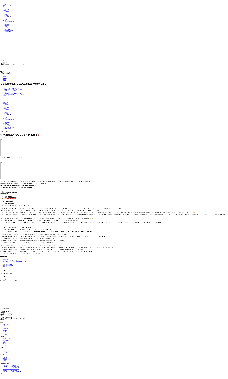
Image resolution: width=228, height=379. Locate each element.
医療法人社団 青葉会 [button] (7, 87)
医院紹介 (5, 6)
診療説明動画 (6, 340)
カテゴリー (2, 273)
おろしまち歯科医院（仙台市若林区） (13, 92)
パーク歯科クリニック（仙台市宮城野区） (14, 89)
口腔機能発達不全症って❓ (8, 263)
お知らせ (5, 20)
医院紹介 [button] (5, 103)
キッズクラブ (8, 16)
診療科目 (5, 10)
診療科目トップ (6, 338)
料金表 (4, 17)
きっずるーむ (8, 107)
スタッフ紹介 (6, 102)
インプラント (8, 12)
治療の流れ (7, 7)
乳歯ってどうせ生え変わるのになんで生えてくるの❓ (14, 261)
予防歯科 (7, 15)
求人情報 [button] (5, 123)
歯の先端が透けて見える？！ (9, 268)
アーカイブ (2, 279)
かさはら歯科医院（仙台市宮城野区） (13, 88)
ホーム (4, 4)
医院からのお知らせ (9, 21)
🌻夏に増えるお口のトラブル (9, 264)
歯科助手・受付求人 (9, 30)
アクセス (5, 19)
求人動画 (7, 27)
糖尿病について (6, 266)
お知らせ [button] (5, 118)
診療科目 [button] (5, 108)
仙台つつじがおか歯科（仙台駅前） (12, 90)
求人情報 (5, 26)
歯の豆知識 (7, 24)
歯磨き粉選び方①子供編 (8, 265)
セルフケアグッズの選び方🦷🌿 (10, 260)
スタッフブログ (8, 22)
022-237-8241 (8, 313)
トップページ (6, 324)
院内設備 (7, 9)
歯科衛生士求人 (8, 29)
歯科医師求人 (8, 31)
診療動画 (7, 11)
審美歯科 (7, 14)
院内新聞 (7, 25)
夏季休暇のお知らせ (7, 259)
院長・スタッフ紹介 (7, 5)
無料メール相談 (6, 95)
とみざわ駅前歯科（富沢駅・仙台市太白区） (14, 94)
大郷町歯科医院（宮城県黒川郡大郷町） (13, 93)
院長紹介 (5, 78)
